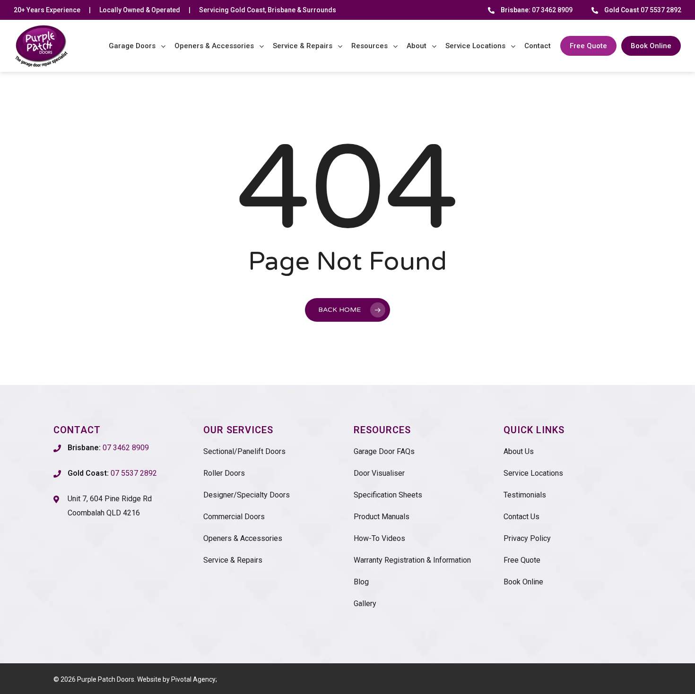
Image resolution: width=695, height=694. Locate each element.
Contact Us (521, 516)
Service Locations (533, 473)
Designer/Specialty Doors (246, 494)
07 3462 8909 (537, 10)
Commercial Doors (234, 516)
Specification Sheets (388, 494)
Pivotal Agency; (194, 679)
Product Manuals (381, 516)
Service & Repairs (232, 560)
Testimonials (525, 494)
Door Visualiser (379, 473)
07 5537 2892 (642, 10)
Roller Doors (224, 473)
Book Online (523, 581)
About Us (519, 451)
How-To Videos (379, 538)
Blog (361, 581)
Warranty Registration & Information (412, 560)
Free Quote (522, 560)
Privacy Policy (527, 538)
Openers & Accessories (242, 538)
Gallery (365, 603)
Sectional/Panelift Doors (244, 451)
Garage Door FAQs (384, 451)
